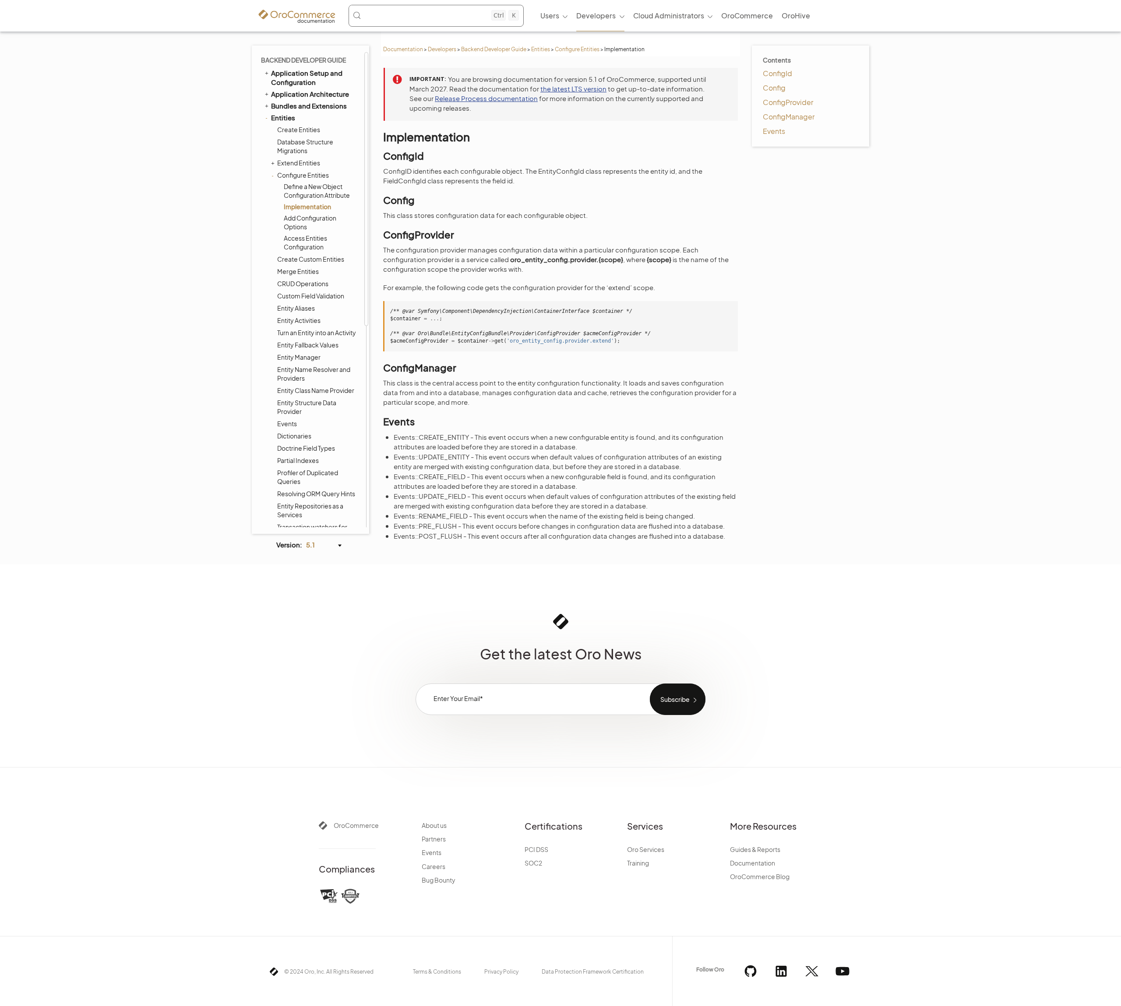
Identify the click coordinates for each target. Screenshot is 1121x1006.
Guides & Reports (755, 849)
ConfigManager (788, 116)
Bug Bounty (438, 880)
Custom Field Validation (310, 296)
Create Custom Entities (310, 259)
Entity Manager (299, 357)
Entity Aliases (296, 308)
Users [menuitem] (549, 15)
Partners (434, 839)
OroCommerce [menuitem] (747, 15)
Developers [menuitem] (596, 15)
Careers (433, 866)
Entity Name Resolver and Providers (313, 373)
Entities (540, 49)
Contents (777, 60)
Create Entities (298, 129)
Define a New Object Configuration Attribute (317, 190)
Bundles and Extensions (309, 106)
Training (638, 863)
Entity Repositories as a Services (310, 510)
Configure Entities (577, 49)
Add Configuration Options (310, 222)
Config (774, 87)
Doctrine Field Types (306, 448)
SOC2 (533, 863)
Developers (442, 49)
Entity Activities (299, 320)
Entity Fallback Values (307, 345)
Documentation (403, 49)
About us (434, 825)
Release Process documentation (486, 98)
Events (287, 424)
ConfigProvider (788, 102)
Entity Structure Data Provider (306, 407)
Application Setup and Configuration (306, 77)
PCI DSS (536, 849)
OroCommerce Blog (760, 876)
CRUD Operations (302, 283)
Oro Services (645, 849)
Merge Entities (298, 271)
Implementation (307, 206)
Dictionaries (294, 436)
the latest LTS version (573, 88)
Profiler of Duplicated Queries (307, 477)
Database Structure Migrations (305, 146)
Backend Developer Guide (493, 49)
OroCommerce (356, 825)
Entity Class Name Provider (315, 390)
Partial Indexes (298, 460)
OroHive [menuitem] (796, 15)
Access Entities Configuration (305, 242)
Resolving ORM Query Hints (316, 494)
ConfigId (777, 73)
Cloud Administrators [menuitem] (668, 15)
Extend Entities (298, 163)
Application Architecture (310, 94)
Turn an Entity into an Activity (316, 333)
